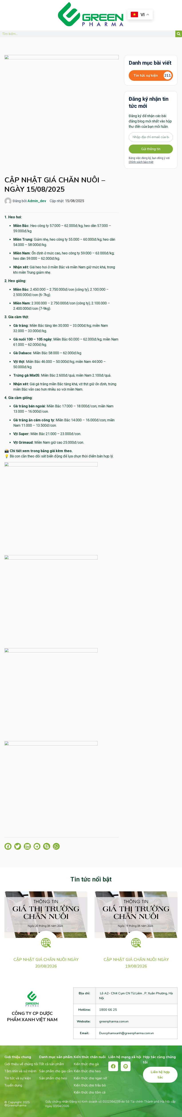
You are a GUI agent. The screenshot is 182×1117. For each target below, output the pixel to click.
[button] (8, 846)
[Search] (178, 34)
